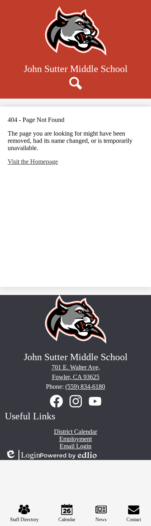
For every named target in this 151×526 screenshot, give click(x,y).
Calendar (66, 519)
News (101, 519)
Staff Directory (24, 519)
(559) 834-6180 (85, 386)
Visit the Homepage (33, 161)
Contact (133, 519)
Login (22, 455)
